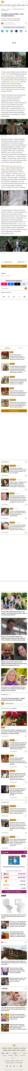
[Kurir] (3, 1053)
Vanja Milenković (10, 22)
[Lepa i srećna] (4, 1055)
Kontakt (17, 1060)
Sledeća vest (20, 262)
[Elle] (19, 1053)
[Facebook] (11, 284)
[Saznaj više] (26, 896)
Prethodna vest (8, 262)
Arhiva (21, 1060)
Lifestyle (8, 9)
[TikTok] (17, 284)
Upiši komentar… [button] (9, 703)
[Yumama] (22, 1055)
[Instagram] (4, 284)
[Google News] (24, 284)
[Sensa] (16, 1055)
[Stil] (2, 1)
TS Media (19, 223)
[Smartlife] (10, 1055)
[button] (26, 23)
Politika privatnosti (10, 1062)
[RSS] (19, 296)
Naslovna (3, 9)
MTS (3, 275)
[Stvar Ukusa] (14, 1058)
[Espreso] (15, 1053)
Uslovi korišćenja (18, 1062)
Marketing (13, 1060)
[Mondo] (8, 1053)
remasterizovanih (14, 81)
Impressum (7, 1060)
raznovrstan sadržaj (7, 76)
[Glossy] (25, 1053)
